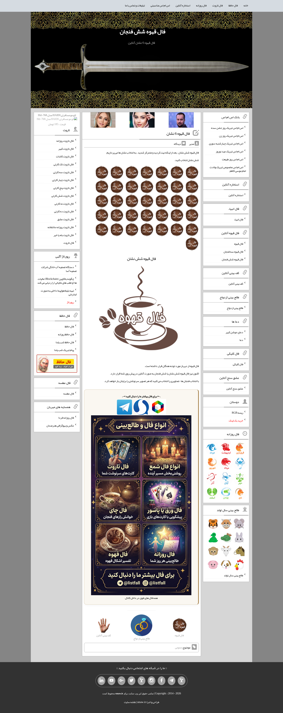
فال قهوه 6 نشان (178, 133)
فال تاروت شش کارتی (62, 195)
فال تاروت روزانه (65, 140)
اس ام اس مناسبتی (160, 5)
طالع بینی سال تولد (233, 575)
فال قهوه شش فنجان (142, 31)
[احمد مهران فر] (181, 120)
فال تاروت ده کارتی (64, 211)
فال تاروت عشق (65, 219)
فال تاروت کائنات (65, 156)
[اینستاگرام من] (151, 680)
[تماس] (141, 680)
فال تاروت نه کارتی (64, 203)
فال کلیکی (238, 364)
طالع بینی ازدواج (235, 308)
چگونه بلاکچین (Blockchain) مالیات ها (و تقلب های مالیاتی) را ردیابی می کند (57, 280)
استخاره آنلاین (183, 5)
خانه (246, 5)
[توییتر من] (131, 680)
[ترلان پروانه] (142, 120)
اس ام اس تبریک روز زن (231, 135)
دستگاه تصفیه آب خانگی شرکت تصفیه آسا (59, 269)
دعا (241, 340)
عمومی (178, 647)
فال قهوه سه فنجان (233, 251)
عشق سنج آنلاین (234, 388)
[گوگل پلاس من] (121, 680)
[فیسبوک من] (161, 680)
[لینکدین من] (101, 680)
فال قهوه (238, 243)
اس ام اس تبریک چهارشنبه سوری (226, 143)
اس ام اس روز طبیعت (232, 159)
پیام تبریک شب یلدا (64, 350)
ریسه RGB (237, 412)
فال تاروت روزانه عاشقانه (61, 227)
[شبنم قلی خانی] (103, 120)
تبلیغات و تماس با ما (135, 5)
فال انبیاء (238, 219)
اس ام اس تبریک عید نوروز (229, 151)
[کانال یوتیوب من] (111, 680)
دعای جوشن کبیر (234, 332)
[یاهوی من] (181, 680)
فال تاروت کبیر (66, 148)
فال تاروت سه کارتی (63, 172)
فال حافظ (233, 5)
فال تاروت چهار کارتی (63, 180)
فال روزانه (201, 5)
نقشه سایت (130, 702)
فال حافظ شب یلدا (65, 342)
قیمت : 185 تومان (57, 119)
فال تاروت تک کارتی (64, 164)
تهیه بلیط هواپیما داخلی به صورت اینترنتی (59, 292)
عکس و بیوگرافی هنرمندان (60, 425)
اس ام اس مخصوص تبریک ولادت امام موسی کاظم (228, 169)
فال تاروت (217, 5)
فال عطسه (68, 393)
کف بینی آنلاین (236, 283)
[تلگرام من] (171, 680)
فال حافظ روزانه (66, 334)
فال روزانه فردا (66, 417)
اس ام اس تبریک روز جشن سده (227, 128)
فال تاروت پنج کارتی (63, 187)
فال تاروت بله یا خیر (64, 235)
